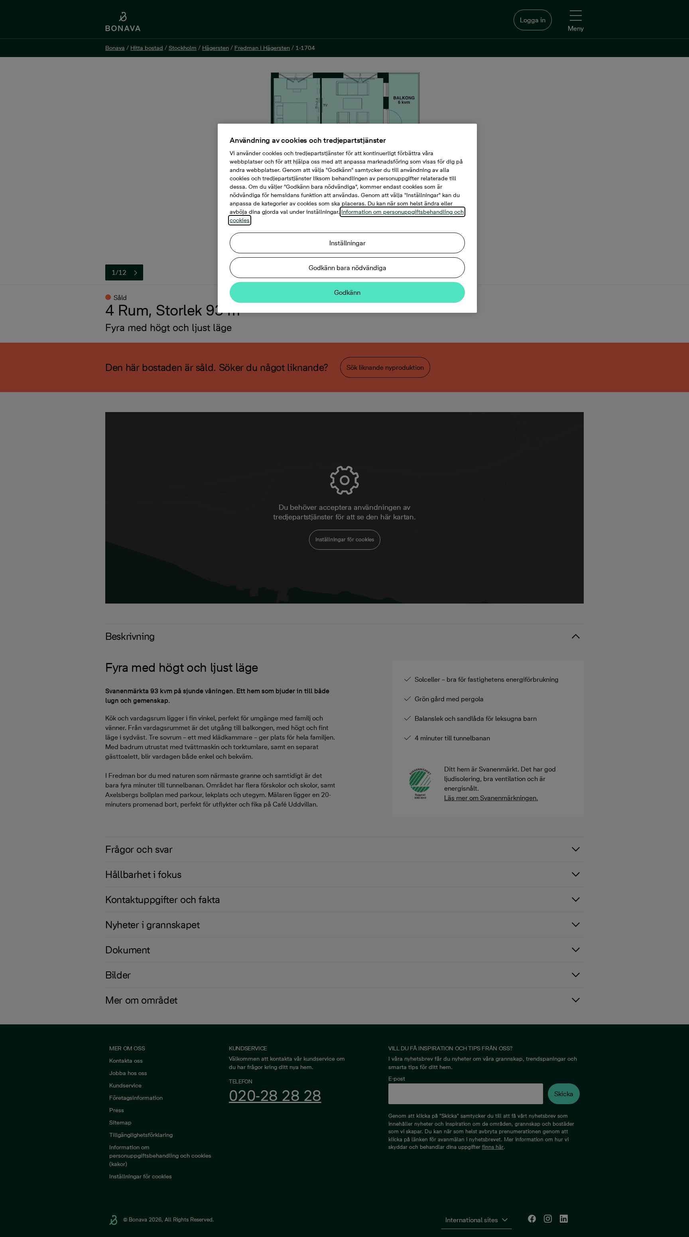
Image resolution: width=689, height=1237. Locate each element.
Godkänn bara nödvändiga (347, 268)
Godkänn (347, 292)
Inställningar (347, 243)
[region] (347, 218)
